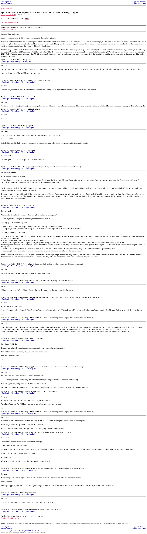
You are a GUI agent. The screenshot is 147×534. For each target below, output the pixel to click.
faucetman (32, 509)
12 (2, 318)
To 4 (22, 207)
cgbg (29, 264)
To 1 (22, 82)
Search (9, 3)
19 (2, 493)
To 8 (22, 340)
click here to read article (9, 22)
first (2, 29)
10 (2, 280)
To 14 (23, 413)
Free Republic (6, 2)
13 (2, 338)
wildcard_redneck (34, 109)
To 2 (22, 152)
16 (2, 412)
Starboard (31, 97)
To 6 (22, 169)
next (14, 29)
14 (2, 367)
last (18, 29)
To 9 (22, 494)
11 (1, 297)
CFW (29, 60)
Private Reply (15, 61)
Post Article (142, 3)
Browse (3, 3)
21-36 (10, 29)
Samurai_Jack (33, 280)
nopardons (31, 126)
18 (2, 468)
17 (2, 432)
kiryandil (31, 432)
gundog (30, 167)
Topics (134, 3)
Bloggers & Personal (139, 2)
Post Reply (5, 61)
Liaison (31, 338)
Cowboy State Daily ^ (8, 15)
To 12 (23, 369)
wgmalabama (33, 297)
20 (2, 509)
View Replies (25, 61)
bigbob (30, 80)
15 (2, 391)
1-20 (5, 29)
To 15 (23, 470)
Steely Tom (32, 391)
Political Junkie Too (35, 318)
